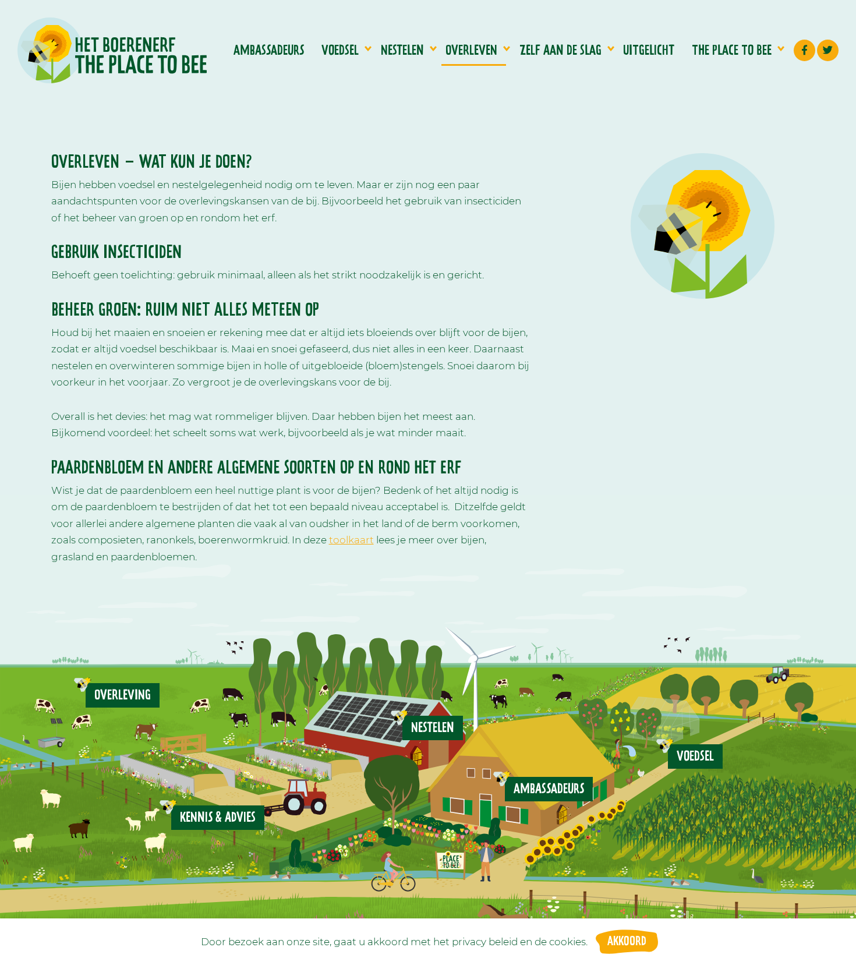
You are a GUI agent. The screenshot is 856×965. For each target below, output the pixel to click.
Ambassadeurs (269, 50)
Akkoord (626, 942)
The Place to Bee (732, 50)
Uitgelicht (648, 50)
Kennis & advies (218, 817)
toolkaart (351, 540)
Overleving (122, 695)
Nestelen (402, 50)
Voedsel (340, 50)
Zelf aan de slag (560, 50)
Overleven (471, 50)
